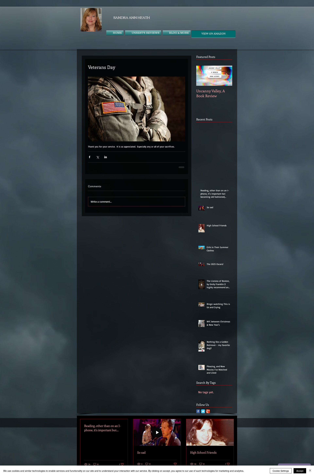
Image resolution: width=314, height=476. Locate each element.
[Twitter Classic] (203, 411)
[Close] (310, 470)
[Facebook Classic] (198, 411)
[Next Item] (227, 75)
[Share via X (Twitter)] (97, 157)
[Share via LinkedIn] (105, 157)
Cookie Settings (281, 470)
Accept (299, 470)
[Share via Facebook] (89, 157)
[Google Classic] (208, 411)
